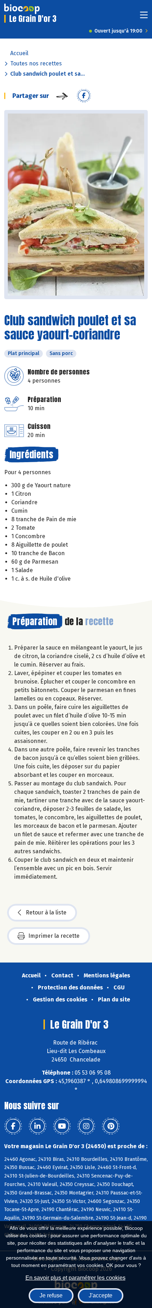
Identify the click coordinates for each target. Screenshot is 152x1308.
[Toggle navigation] (144, 17)
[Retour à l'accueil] (22, 9)
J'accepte (100, 1295)
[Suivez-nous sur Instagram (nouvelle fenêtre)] (86, 1126)
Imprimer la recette (54, 935)
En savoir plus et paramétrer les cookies (75, 1278)
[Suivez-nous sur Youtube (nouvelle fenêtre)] (62, 1126)
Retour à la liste (46, 912)
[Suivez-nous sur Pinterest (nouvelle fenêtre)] (110, 1126)
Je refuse (51, 1295)
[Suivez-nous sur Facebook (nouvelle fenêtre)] (13, 1126)
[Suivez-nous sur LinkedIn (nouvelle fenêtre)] (37, 1126)
